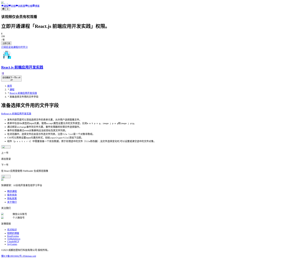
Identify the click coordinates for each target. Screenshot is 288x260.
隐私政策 (12, 198)
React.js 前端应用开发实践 (23, 93)
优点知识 (12, 229)
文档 (13, 6)
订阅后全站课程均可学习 (14, 47)
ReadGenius (13, 236)
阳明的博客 (13, 233)
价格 (30, 6)
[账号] (3, 9)
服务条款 (12, 195)
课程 (6, 6)
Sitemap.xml (30, 256)
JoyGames (12, 244)
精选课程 (12, 191)
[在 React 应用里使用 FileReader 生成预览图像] (6, 176)
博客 (37, 6)
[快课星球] (4, 2)
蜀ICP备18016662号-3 (12, 256)
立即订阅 (6, 43)
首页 (9, 86)
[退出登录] (6, 147)
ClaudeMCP (13, 241)
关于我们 (12, 202)
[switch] (11, 79)
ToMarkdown (13, 239)
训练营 (21, 6)
